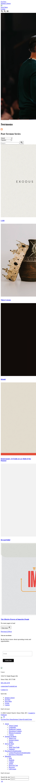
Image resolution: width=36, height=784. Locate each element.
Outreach (12, 749)
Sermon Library (6, 3)
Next (10, 631)
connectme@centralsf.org (9, 686)
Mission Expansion (15, 733)
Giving (3, 9)
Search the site (5, 777)
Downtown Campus (15, 731)
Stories (11, 742)
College (11, 762)
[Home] (1, 5)
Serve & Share (9, 744)
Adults (11, 763)
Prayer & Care (13, 765)
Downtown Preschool (16, 754)
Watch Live (12, 738)
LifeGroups (12, 769)
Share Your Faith (14, 747)
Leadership (12, 727)
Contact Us (4, 690)
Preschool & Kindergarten (13, 751)
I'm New (3, 2)
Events (25, 719)
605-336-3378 (5, 683)
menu (7, 11)
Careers (7, 705)
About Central (13, 725)
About (7, 724)
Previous (3, 631)
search (2, 11)
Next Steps (4, 7)
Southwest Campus (15, 729)
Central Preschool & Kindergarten (19, 753)
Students (11, 760)
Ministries (8, 756)
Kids (10, 758)
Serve (10, 745)
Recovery (12, 767)
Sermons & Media (10, 736)
